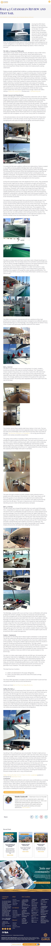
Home (1, 17)
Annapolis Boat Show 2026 (41, 845)
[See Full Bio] (30, 807)
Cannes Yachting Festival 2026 (25, 845)
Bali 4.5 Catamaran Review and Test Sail (25, 17)
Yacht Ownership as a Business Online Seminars (10, 845)
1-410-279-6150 (24, 916)
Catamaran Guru (16, 776)
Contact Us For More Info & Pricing (14, 792)
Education (5, 17)
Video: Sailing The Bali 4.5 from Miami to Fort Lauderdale (20, 775)
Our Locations (26, 897)
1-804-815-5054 (43, 914)
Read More (10, 855)
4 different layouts (35, 91)
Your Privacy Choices (29, 944)
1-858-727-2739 (34, 922)
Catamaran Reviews (12, 17)
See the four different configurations (19, 433)
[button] (31, 816)
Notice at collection (16, 944)
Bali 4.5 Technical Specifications (22, 685)
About (14, 897)
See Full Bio (25, 807)
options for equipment (14, 91)
